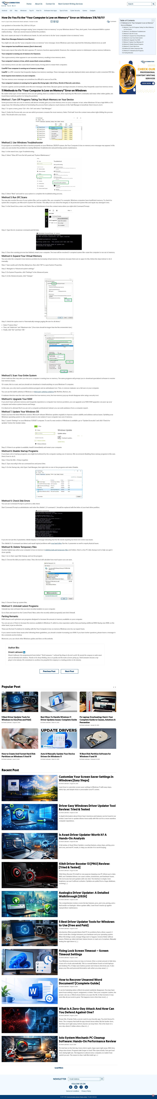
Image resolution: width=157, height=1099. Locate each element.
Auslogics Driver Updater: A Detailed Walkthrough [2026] (84, 894)
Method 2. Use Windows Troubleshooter (134, 31)
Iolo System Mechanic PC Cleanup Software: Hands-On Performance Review (87, 1039)
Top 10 (31, 11)
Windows (23, 11)
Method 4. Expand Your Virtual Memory (134, 36)
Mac (16, 11)
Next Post (69, 671)
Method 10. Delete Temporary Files (133, 48)
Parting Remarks (128, 52)
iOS (11, 11)
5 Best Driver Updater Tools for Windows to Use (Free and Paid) (16, 718)
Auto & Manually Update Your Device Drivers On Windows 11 (58, 755)
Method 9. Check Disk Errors (131, 46)
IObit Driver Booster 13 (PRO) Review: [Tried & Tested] (84, 865)
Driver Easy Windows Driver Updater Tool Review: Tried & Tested (87, 807)
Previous (113, 687)
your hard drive (56, 543)
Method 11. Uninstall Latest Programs (133, 50)
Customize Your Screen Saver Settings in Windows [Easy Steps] (86, 778)
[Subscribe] (102, 1078)
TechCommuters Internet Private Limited (77, 1097)
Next (115, 687)
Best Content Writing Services (70, 4)
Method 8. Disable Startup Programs (133, 44)
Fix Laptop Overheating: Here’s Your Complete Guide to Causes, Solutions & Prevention (98, 720)
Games (85, 11)
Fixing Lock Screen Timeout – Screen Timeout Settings (83, 952)
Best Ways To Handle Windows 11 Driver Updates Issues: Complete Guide (59, 718)
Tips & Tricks (64, 11)
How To (38, 11)
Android (4, 11)
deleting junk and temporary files (56, 550)
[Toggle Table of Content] (152, 20)
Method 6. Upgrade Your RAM (132, 40)
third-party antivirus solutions (44, 392)
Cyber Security (75, 11)
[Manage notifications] (153, 1095)
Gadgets (92, 11)
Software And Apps (50, 11)
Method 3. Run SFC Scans (130, 33)
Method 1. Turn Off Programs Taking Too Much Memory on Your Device (139, 28)
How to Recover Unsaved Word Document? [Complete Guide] (80, 981)
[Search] (153, 4)
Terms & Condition (72, 1091)
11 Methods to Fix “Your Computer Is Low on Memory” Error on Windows (137, 24)
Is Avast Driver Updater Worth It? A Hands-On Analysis (83, 836)
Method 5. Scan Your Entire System (133, 38)
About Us (38, 4)
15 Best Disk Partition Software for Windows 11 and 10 (95, 755)
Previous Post (49, 671)
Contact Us (50, 4)
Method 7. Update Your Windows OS (133, 42)
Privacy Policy (86, 1091)
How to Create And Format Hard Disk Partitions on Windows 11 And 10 (18, 755)
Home (29, 4)
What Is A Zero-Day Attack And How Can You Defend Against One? (86, 1010)
